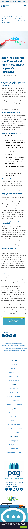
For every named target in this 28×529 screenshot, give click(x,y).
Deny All (13, 527)
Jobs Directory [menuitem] (14, 400)
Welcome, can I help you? (8, 506)
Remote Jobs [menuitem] (14, 413)
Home (3, 16)
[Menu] (25, 6)
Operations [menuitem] (14, 449)
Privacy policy (4, 527)
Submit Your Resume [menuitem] (14, 404)
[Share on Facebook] (3, 336)
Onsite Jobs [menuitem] (14, 421)
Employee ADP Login (19, 1)
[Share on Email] (11, 336)
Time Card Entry (7, 1)
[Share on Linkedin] (7, 336)
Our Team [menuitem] (14, 368)
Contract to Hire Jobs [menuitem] (14, 428)
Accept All (23, 527)
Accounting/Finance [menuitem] (14, 441)
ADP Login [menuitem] (14, 393)
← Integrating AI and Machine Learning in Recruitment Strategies (13, 344)
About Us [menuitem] (14, 365)
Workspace (11, 16)
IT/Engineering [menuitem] (14, 445)
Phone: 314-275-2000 (11, 486)
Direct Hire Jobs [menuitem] (14, 425)
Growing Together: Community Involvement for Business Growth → (14, 349)
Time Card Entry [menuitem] (14, 389)
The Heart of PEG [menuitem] (14, 380)
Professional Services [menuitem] (14, 453)
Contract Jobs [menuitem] (14, 432)
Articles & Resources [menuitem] (14, 397)
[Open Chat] (13, 518)
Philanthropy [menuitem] (14, 372)
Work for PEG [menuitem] (14, 376)
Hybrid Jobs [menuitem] (14, 417)
